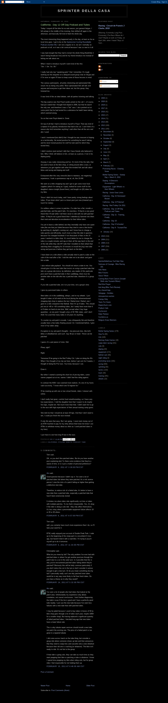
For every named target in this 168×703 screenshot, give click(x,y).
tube (84, 442)
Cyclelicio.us (103, 317)
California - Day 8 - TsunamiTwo (115, 228)
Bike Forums (103, 273)
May (105, 155)
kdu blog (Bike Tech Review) (109, 287)
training (101, 376)
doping (100, 349)
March (106, 162)
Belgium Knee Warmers (107, 320)
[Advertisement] (71, 679)
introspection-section (106, 296)
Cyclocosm (102, 311)
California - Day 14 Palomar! (113, 202)
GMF (101, 70)
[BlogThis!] (66, 439)
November (107, 135)
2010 (103, 236)
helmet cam (102, 355)
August (106, 145)
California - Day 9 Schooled (113, 224)
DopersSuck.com (105, 305)
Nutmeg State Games (106, 340)
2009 (103, 239)
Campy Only (103, 299)
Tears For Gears (104, 302)
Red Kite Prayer (104, 284)
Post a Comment (47, 672)
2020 (103, 101)
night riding (102, 358)
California (52, 442)
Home (68, 686)
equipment (102, 352)
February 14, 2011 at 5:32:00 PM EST (66, 582)
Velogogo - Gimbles (105, 293)
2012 (103, 125)
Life (99, 337)
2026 (103, 98)
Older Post (90, 686)
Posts (104, 81)
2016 (103, 112)
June (105, 152)
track (100, 373)
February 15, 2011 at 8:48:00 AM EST (66, 666)
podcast (77, 442)
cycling (61, 442)
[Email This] (64, 439)
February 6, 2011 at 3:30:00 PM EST (65, 467)
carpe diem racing (105, 343)
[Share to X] (69, 439)
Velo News (102, 270)
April (105, 159)
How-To (69, 442)
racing (100, 364)
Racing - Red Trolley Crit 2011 (114, 205)
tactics (101, 370)
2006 (103, 250)
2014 (103, 118)
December (107, 132)
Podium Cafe (103, 308)
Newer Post (45, 686)
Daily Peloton (103, 314)
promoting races (104, 361)
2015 (103, 115)
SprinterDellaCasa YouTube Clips (111, 261)
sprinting (101, 367)
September (107, 142)
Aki (48, 473)
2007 (103, 246)
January (106, 232)
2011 (103, 129)
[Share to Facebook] (71, 439)
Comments (106, 86)
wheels (101, 379)
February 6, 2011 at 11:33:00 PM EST (65, 545)
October (106, 138)
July (105, 149)
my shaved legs (104, 290)
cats (100, 346)
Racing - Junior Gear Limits (113, 193)
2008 (103, 243)
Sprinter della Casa (84, 11)
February (107, 166)
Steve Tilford (103, 276)
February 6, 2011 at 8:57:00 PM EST (65, 516)
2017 (103, 108)
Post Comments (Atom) (60, 690)
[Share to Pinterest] (74, 439)
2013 (103, 122)
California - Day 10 (110, 221)
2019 (103, 105)
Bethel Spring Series (106, 331)
